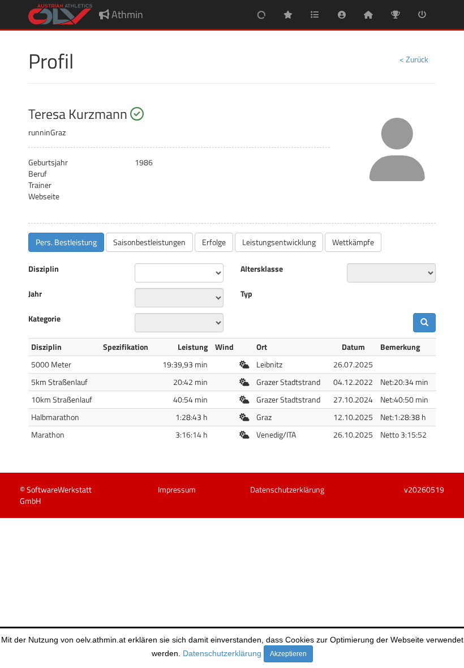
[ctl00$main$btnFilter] (424, 322)
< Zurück (413, 59)
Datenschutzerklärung (222, 653)
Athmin (126, 14)
